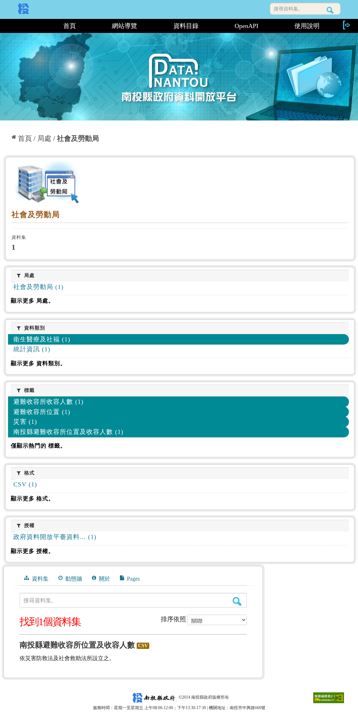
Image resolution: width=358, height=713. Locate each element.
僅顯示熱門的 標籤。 (38, 446)
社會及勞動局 (78, 138)
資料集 (39, 579)
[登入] (346, 25)
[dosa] (180, 183)
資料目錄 (186, 25)
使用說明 (307, 25)
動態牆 (73, 579)
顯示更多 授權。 (32, 551)
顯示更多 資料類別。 (38, 363)
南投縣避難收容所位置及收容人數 (77, 645)
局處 (44, 138)
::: (24, 25)
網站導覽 (124, 25)
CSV (143, 645)
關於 (104, 579)
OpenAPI (246, 25)
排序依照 (173, 619)
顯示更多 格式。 (32, 498)
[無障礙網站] (328, 697)
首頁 (69, 25)
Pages (133, 579)
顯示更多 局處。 (32, 301)
